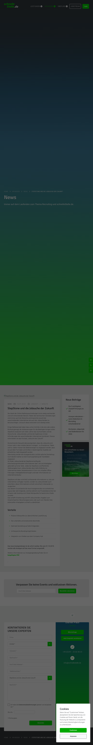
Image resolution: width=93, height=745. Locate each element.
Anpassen (73, 736)
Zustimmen (73, 730)
